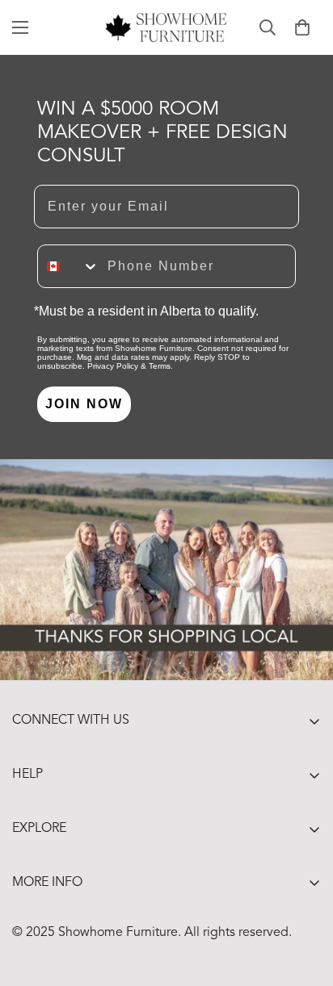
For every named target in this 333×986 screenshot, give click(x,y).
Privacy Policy (112, 365)
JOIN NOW (84, 404)
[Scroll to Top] (304, 900)
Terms (160, 365)
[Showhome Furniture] (167, 27)
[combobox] (68, 266)
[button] (302, 27)
